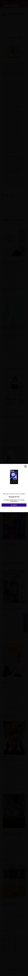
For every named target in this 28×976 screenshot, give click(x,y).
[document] (14, 488)
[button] (26, 466)
